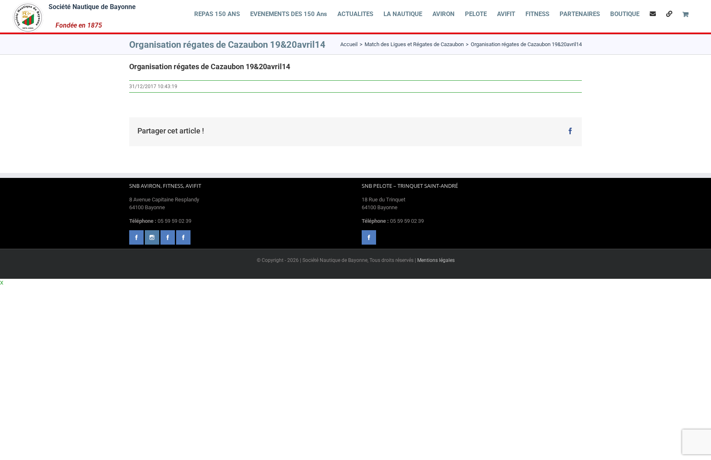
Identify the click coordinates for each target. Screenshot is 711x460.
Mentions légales (436, 260)
